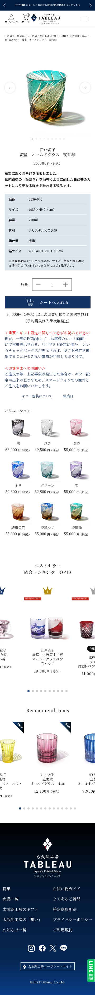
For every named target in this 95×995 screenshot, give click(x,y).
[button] (5, 5)
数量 (24, 284)
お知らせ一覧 (14, 929)
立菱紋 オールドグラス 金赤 (47, 779)
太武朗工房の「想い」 (22, 919)
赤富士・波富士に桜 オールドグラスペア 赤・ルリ (47, 657)
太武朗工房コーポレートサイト (50, 966)
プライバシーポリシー (72, 919)
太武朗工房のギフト (20, 909)
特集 (7, 888)
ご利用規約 (63, 929)
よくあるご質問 (66, 899)
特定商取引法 (65, 909)
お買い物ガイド (66, 888)
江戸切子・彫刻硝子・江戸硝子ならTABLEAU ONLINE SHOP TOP (42, 36)
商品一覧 (10, 899)
